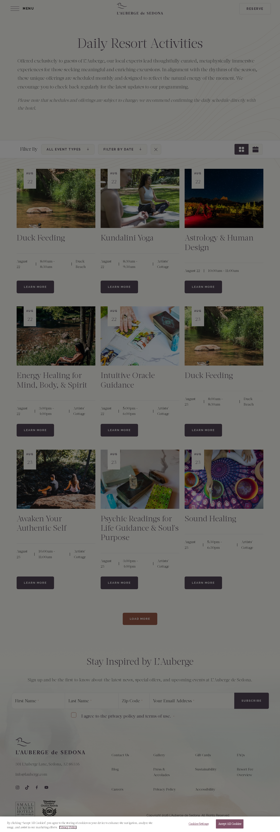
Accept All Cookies (229, 823)
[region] (140, 824)
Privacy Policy (68, 827)
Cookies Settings (198, 823)
